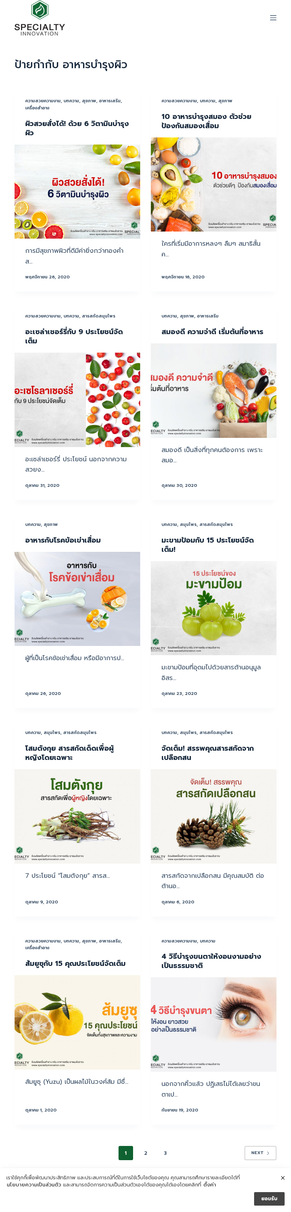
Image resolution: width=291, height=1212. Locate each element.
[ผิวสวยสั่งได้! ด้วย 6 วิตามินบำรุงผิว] (77, 192)
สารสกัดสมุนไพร (98, 316)
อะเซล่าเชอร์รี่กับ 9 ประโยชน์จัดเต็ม (74, 336)
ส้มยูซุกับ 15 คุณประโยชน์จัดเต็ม (75, 963)
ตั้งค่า (209, 1185)
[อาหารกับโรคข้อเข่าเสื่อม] (77, 599)
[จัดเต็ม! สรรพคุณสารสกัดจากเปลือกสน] (213, 816)
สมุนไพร (188, 524)
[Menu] (273, 18)
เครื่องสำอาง (37, 108)
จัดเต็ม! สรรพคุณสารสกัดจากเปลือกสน (207, 753)
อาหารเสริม (110, 101)
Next (257, 1153)
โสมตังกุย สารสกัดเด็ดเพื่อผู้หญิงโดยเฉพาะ (69, 753)
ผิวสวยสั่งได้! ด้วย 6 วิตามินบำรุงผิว (77, 128)
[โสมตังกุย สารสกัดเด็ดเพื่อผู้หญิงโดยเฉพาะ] (77, 816)
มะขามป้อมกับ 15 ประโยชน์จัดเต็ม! (207, 545)
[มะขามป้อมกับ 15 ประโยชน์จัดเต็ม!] (213, 608)
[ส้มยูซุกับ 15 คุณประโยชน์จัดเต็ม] (77, 1022)
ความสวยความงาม (43, 101)
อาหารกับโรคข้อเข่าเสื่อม (63, 540)
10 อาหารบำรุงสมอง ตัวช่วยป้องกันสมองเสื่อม (206, 121)
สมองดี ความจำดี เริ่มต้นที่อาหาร (212, 331)
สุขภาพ (89, 101)
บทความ (71, 101)
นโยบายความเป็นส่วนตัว (34, 1185)
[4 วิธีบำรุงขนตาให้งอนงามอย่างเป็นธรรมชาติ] (213, 1024)
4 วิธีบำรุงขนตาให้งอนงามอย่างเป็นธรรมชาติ (211, 961)
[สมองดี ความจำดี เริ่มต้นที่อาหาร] (213, 390)
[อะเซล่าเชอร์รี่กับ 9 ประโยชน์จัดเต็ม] (77, 400)
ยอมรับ (269, 1198)
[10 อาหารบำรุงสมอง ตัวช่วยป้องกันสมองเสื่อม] (213, 184)
